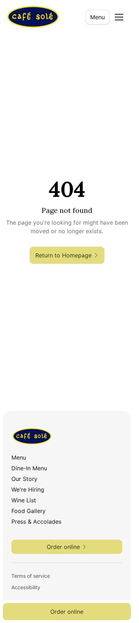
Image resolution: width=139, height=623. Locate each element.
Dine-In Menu (29, 468)
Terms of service (30, 576)
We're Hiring (27, 489)
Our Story (24, 478)
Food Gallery (28, 510)
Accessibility (25, 587)
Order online (66, 611)
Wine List (23, 500)
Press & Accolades (36, 521)
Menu (97, 17)
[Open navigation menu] (119, 17)
